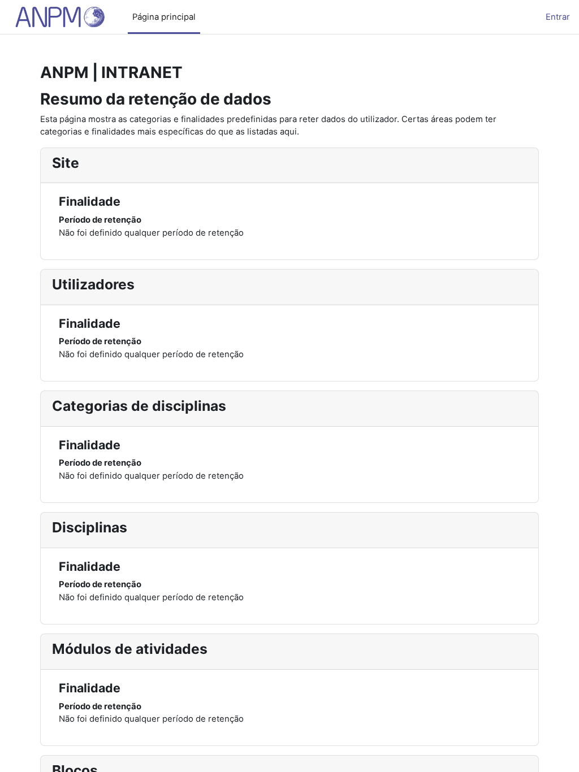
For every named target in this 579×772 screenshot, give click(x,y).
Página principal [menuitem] (164, 17)
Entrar (558, 17)
